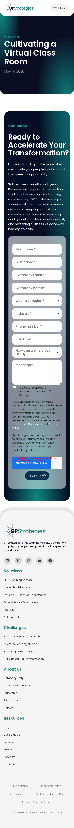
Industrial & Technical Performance (25, 595)
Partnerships (11, 700)
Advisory (9, 610)
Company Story (13, 678)
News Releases (13, 749)
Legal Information (50, 786)
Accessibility (17, 794)
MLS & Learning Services (18, 580)
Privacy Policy (20, 786)
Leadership (10, 693)
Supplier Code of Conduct (38, 802)
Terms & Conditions (29, 424)
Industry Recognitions (17, 685)
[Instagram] (28, 561)
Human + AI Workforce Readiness (24, 636)
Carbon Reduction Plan (50, 794)
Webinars (12, 37)
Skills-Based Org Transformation (24, 659)
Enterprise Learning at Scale (20, 644)
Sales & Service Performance (21, 602)
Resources (10, 742)
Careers (8, 708)
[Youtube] (39, 561)
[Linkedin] (7, 561)
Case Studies (12, 734)
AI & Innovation (13, 617)
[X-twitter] (18, 561)
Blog (6, 727)
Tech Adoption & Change (19, 651)
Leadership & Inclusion (17, 587)
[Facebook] (50, 561)
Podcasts (9, 757)
